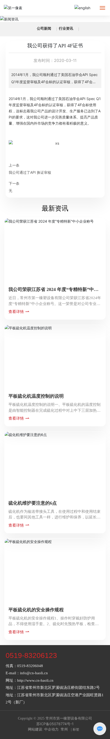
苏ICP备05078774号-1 (55, 724)
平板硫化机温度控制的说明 (36, 396)
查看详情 (16, 311)
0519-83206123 (31, 655)
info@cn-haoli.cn (34, 673)
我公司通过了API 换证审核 (30, 172)
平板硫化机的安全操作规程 (36, 609)
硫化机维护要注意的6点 (32, 503)
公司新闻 (44, 28)
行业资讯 (66, 28)
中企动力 (51, 729)
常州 (64, 729)
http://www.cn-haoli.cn (35, 680)
